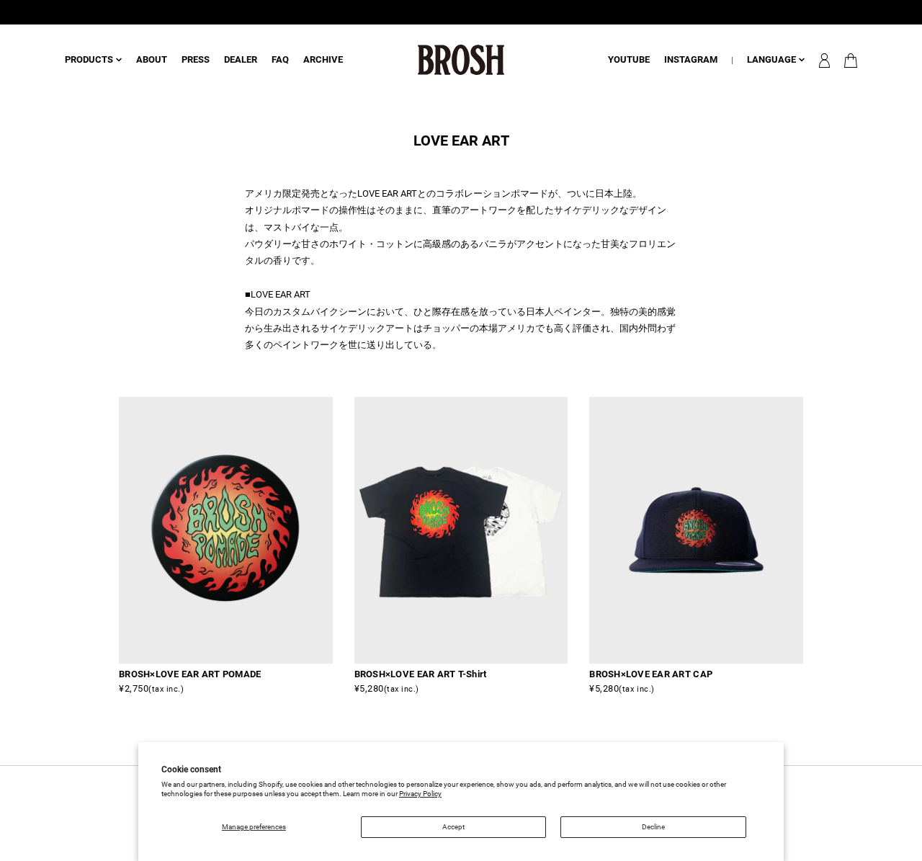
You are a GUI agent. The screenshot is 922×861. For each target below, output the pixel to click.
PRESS (196, 59)
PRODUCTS (89, 59)
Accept (453, 827)
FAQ (280, 59)
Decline (653, 827)
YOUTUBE (629, 59)
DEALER (240, 59)
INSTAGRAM (690, 59)
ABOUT (151, 59)
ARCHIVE (323, 59)
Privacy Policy (420, 794)
